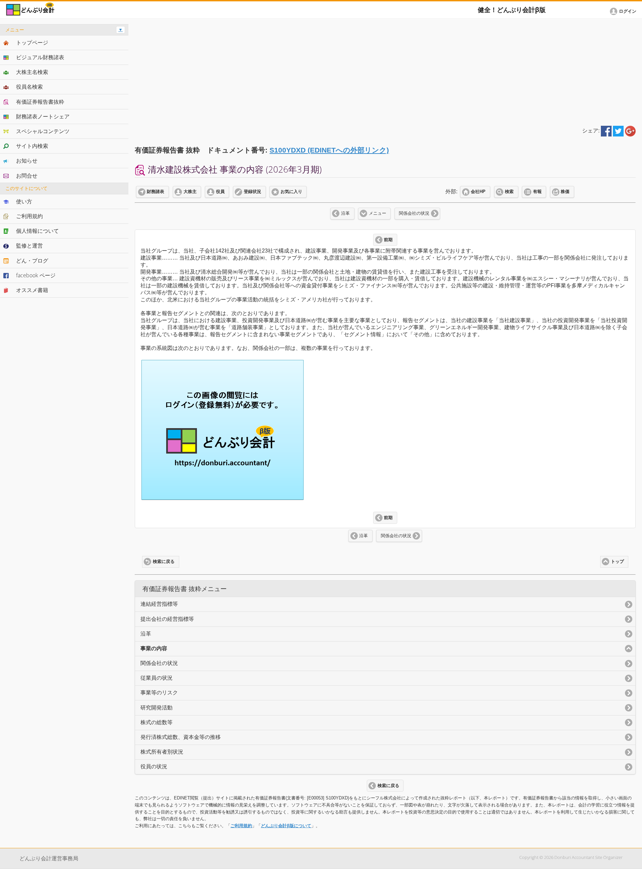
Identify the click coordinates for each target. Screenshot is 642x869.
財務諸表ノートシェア (43, 116)
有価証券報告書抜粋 (40, 101)
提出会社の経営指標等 (167, 619)
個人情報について (37, 230)
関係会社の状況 (414, 213)
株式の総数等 (156, 722)
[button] (624, 11)
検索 (509, 191)
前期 (388, 239)
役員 (220, 191)
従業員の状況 (156, 678)
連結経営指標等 (159, 604)
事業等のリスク (159, 692)
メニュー (377, 213)
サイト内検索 (32, 146)
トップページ (32, 42)
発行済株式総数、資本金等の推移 (180, 737)
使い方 (24, 201)
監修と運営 (29, 245)
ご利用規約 (241, 825)
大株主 (190, 191)
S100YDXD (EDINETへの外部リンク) (329, 150)
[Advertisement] (385, 71)
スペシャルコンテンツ (43, 131)
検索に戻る (164, 561)
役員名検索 (29, 86)
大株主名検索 (32, 72)
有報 (537, 191)
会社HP (478, 191)
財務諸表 (155, 191)
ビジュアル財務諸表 (40, 57)
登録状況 (252, 191)
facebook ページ (36, 275)
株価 (565, 191)
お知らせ (26, 160)
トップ (617, 561)
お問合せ (26, 175)
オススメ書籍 (32, 290)
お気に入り (291, 191)
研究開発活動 (156, 707)
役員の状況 (153, 766)
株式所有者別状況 (161, 752)
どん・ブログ (32, 260)
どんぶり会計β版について (286, 825)
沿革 (345, 213)
